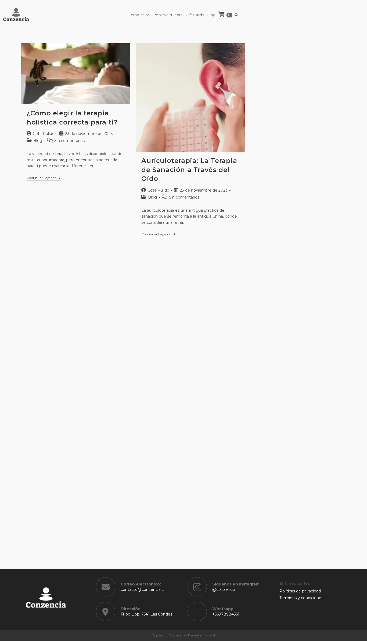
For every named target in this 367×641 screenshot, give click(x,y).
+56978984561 (225, 614)
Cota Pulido (44, 133)
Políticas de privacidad (300, 591)
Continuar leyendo (44, 178)
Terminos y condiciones (301, 597)
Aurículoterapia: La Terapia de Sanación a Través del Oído (189, 169)
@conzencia (223, 589)
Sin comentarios (69, 140)
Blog (37, 140)
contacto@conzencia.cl (142, 589)
